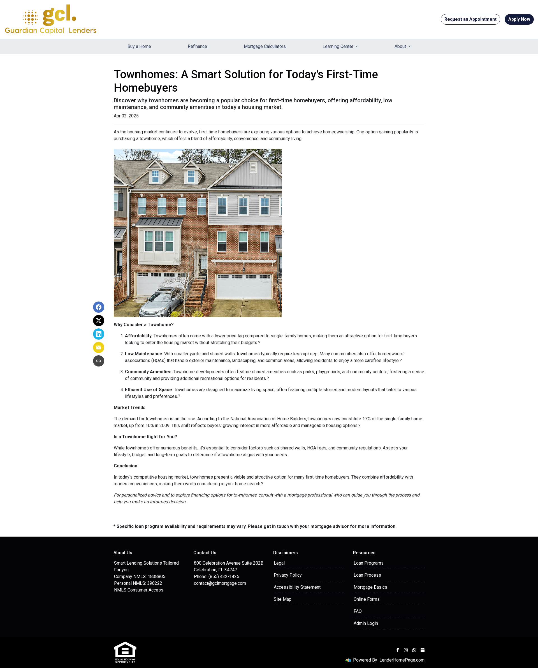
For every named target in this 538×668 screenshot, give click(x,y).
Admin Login (366, 623)
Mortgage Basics (370, 587)
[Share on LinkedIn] (98, 334)
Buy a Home (139, 46)
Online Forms (367, 599)
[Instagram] (406, 650)
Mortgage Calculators (265, 46)
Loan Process (367, 575)
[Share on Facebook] (98, 307)
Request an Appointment (470, 19)
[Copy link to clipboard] (98, 361)
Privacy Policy (288, 575)
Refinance (197, 46)
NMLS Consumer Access (138, 590)
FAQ (358, 611)
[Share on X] (98, 320)
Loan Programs (369, 563)
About (401, 46)
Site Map (282, 599)
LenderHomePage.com (402, 660)
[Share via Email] (98, 347)
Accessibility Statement (297, 587)
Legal (279, 563)
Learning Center (338, 46)
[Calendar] (423, 650)
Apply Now (519, 19)
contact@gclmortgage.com (220, 583)
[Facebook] (397, 650)
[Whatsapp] (414, 650)
